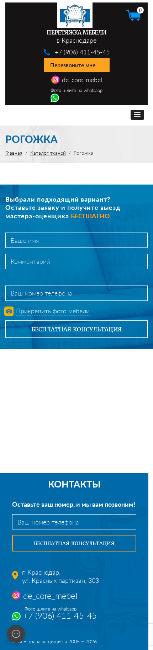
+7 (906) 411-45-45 (82, 52)
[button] (137, 115)
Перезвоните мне (72, 65)
